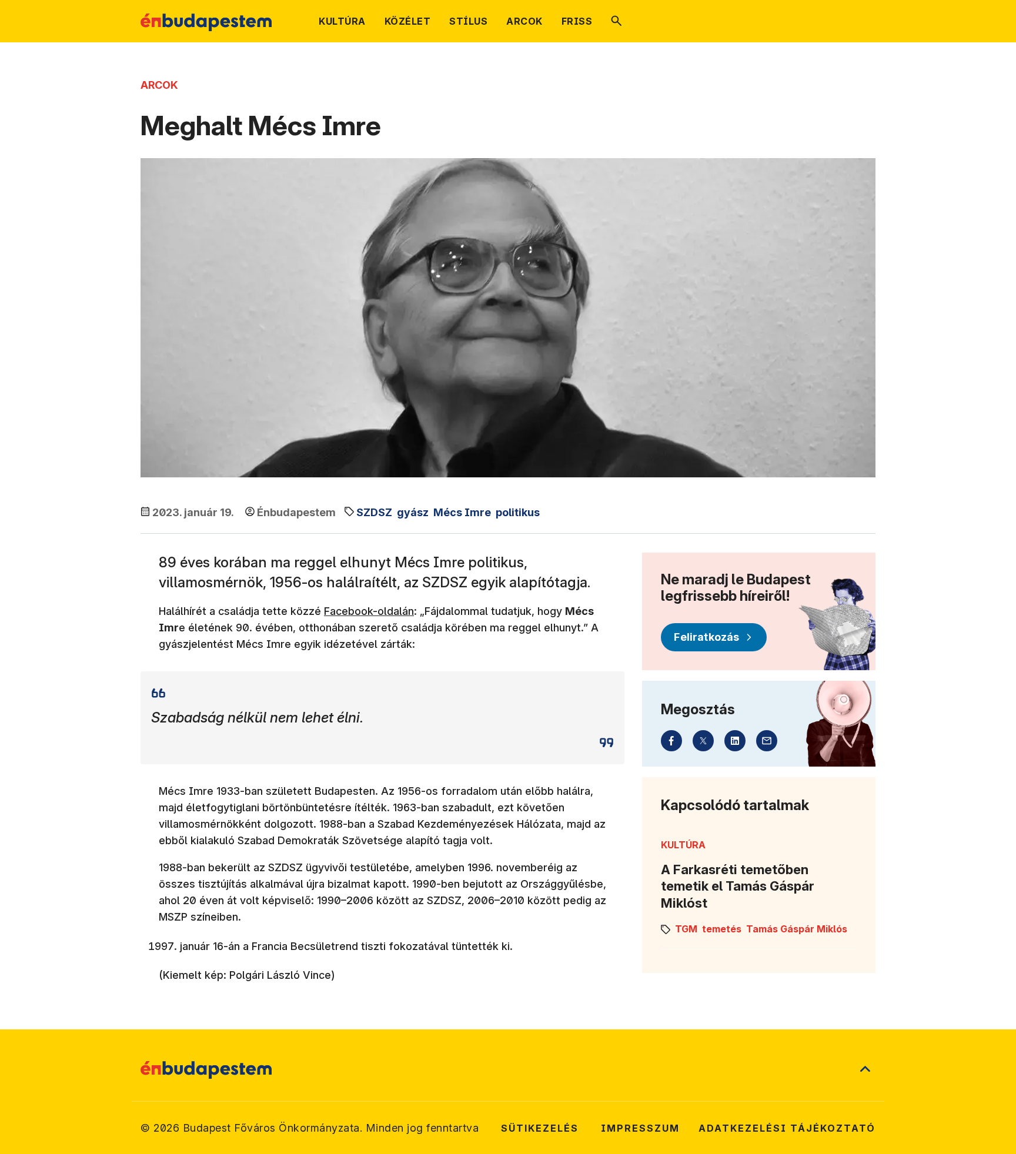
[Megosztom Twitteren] (703, 740)
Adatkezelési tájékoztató (786, 1128)
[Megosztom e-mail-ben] (766, 740)
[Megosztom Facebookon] (671, 740)
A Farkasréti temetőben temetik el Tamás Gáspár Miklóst (737, 886)
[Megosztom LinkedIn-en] (735, 740)
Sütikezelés (540, 1128)
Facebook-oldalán (369, 611)
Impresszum (640, 1128)
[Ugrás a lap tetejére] (864, 1070)
